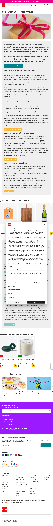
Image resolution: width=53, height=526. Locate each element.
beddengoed (5, 480)
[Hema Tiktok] (19, 455)
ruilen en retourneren (8, 421)
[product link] (8, 213)
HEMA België (45, 473)
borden (42, 140)
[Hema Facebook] (3, 455)
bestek (37, 143)
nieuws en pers (33, 479)
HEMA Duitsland (46, 475)
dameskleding (5, 475)
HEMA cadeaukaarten (20, 488)
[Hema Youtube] (21, 455)
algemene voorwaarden (35, 500)
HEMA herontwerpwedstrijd (21, 484)
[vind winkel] (49, 411)
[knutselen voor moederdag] (39, 387)
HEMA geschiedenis (34, 481)
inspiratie (8, 8)
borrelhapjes (28, 148)
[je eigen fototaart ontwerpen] (14, 387)
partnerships (32, 491)
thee (23, 317)
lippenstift (6, 180)
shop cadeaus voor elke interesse (13, 129)
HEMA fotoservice (19, 486)
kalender (10, 107)
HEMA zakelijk (33, 483)
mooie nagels (36, 170)
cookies (43, 500)
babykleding (4, 479)
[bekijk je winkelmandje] (47, 5)
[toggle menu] (50, 5)
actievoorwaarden (33, 486)
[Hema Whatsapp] (8, 455)
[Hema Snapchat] (13, 455)
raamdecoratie (5, 486)
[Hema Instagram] (11, 455)
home (3, 8)
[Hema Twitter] (6, 455)
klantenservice (33, 484)
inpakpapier (19, 187)
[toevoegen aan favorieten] (15, 204)
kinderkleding (5, 477)
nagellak (22, 173)
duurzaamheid (33, 477)
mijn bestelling (6, 417)
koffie (3, 491)
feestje (12, 8)
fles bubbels (44, 100)
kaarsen (6, 282)
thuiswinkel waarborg (14, 502)
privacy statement (6, 500)
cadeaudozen (20, 315)
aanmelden (46, 445)
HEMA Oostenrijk (46, 479)
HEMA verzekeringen (20, 491)
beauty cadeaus (9, 191)
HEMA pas (18, 475)
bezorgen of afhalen (8, 419)
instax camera (15, 75)
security (18, 500)
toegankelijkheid (25, 500)
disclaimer (13, 500)
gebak (3, 490)
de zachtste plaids (9, 324)
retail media (32, 493)
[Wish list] (44, 5)
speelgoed (4, 488)
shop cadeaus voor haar (13, 65)
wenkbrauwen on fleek (9, 168)
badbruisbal (12, 185)
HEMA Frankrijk (46, 477)
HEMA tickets (18, 489)
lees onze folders (19, 477)
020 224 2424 (5, 427)
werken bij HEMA (33, 475)
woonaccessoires (5, 482)
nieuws (17, 495)
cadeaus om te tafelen (10, 159)
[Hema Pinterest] (16, 455)
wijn (37, 152)
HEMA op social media (20, 482)
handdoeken (4, 484)
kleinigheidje (20, 88)
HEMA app (18, 473)
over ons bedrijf (33, 473)
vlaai (35, 100)
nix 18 (3, 502)
